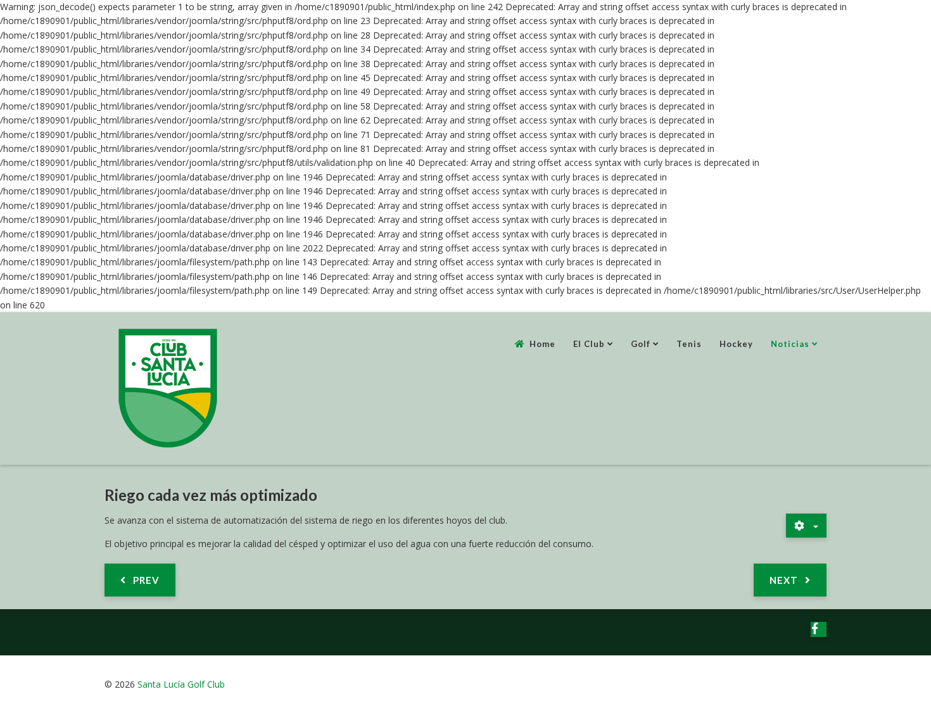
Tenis (689, 344)
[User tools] (806, 526)
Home (542, 344)
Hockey (736, 344)
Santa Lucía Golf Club (181, 684)
